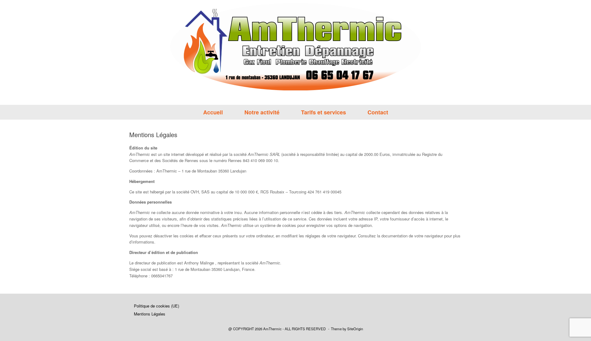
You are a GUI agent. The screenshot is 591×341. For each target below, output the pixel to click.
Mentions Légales (149, 314)
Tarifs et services (323, 112)
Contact (378, 112)
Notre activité (261, 112)
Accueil (213, 112)
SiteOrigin (355, 328)
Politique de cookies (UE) (156, 306)
